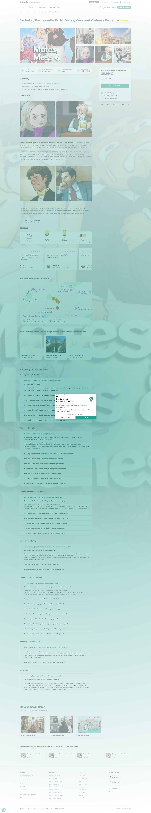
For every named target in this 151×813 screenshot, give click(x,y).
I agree (86, 417)
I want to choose (65, 417)
